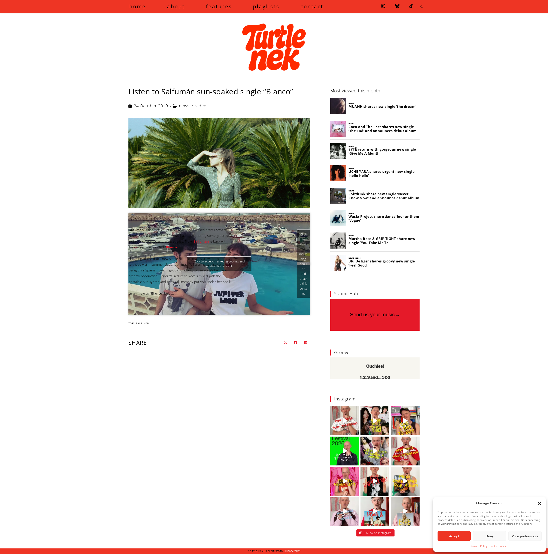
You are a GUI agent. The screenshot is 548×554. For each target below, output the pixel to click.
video (201, 106)
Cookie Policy (479, 546)
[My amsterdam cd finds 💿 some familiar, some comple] (405, 420)
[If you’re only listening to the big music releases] (344, 420)
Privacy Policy (292, 551)
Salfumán (142, 323)
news (184, 106)
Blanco (171, 247)
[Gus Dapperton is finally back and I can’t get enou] (374, 481)
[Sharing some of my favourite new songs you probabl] (344, 511)
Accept (454, 536)
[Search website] (421, 6)
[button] (539, 503)
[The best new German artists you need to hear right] (374, 420)
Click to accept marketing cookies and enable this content (303, 263)
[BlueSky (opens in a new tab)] (397, 6)
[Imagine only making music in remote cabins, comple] (374, 511)
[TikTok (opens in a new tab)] (411, 6)
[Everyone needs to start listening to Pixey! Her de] (405, 481)
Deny (490, 536)
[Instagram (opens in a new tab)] (383, 6)
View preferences (525, 536)
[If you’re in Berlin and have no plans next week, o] (344, 451)
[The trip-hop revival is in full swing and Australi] (405, 511)
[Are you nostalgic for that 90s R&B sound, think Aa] (344, 481)
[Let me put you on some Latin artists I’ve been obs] (374, 451)
